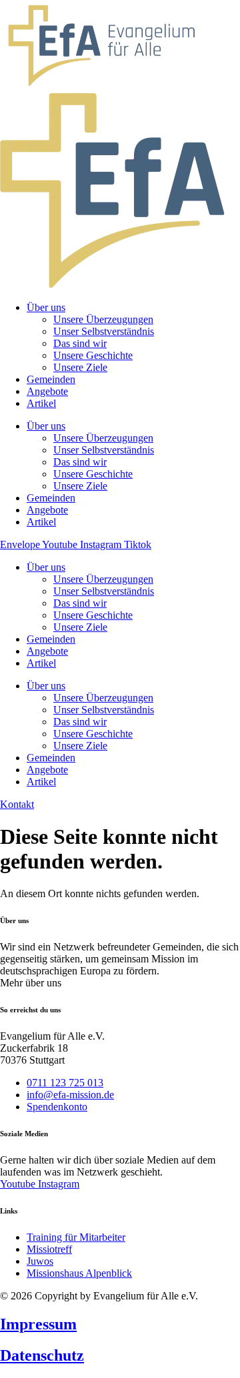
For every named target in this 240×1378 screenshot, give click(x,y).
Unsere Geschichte (93, 615)
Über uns (46, 567)
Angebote (47, 651)
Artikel (41, 663)
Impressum (38, 1324)
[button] (30, 982)
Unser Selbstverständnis (103, 591)
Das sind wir (80, 603)
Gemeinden (51, 639)
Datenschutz (42, 1355)
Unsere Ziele (80, 627)
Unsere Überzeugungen (103, 579)
